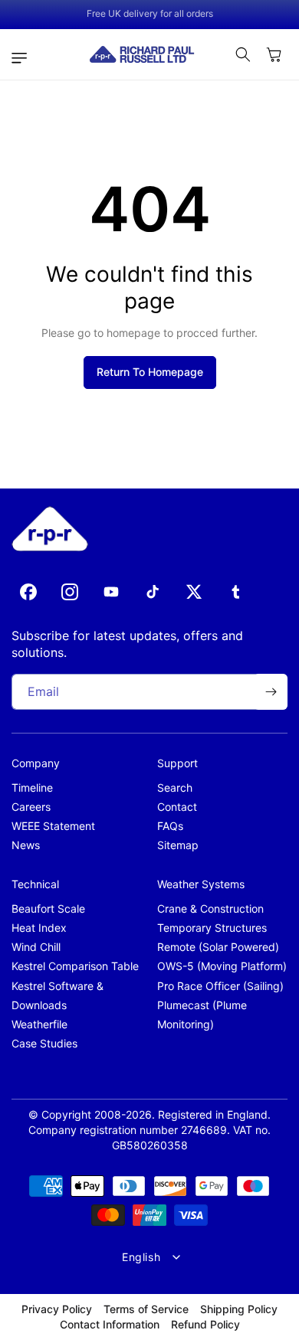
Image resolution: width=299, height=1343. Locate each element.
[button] (23, 58)
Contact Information (109, 1324)
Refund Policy (205, 1324)
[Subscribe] (271, 692)
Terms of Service (146, 1308)
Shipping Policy (239, 1308)
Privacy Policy (56, 1308)
